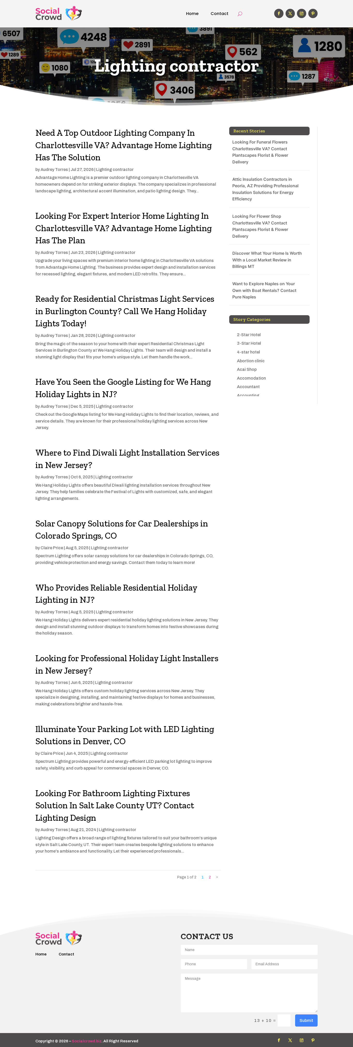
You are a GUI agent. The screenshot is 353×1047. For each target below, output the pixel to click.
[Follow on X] (290, 13)
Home (192, 14)
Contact (219, 14)
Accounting (248, 395)
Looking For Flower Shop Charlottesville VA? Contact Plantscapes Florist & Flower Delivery (260, 226)
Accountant (248, 387)
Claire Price (52, 548)
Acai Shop (247, 369)
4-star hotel (248, 352)
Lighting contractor (115, 169)
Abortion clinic (251, 361)
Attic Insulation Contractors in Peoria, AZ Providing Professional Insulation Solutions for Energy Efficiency (265, 189)
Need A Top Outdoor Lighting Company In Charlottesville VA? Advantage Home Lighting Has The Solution (123, 145)
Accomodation (251, 378)
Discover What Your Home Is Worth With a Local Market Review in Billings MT (267, 260)
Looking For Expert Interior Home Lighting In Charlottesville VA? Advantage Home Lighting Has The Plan (123, 228)
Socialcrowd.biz (87, 1041)
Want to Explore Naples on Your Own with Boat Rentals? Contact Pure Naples (264, 290)
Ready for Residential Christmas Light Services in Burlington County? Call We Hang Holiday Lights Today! (124, 311)
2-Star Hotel (249, 335)
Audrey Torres (54, 169)
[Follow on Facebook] (278, 13)
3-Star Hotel (249, 343)
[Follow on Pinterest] (313, 13)
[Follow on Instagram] (301, 13)
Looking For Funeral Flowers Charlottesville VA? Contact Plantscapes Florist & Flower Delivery (260, 151)
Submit (306, 1020)
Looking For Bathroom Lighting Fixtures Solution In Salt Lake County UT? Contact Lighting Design (114, 805)
